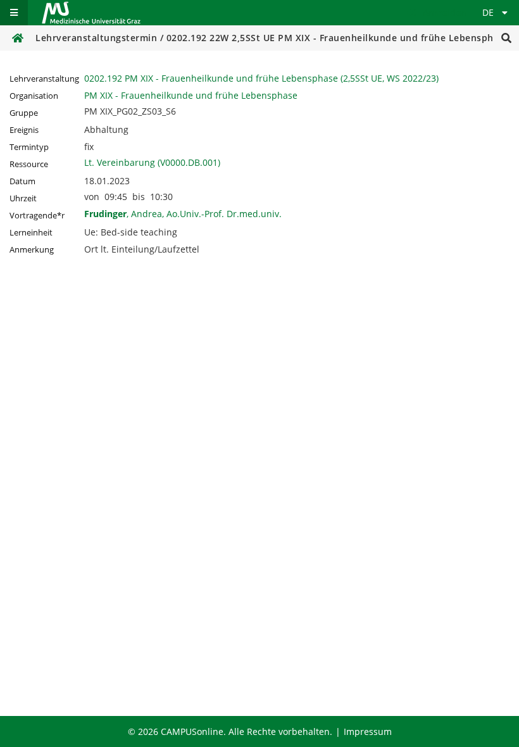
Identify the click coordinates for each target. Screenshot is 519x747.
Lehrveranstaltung (44, 78)
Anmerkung (31, 249)
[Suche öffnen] (506, 38)
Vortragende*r (37, 215)
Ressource (28, 164)
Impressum (368, 731)
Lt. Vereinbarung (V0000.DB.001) (152, 162)
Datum (22, 181)
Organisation (33, 96)
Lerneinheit (31, 232)
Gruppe (23, 113)
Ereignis (24, 130)
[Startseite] (91, 12)
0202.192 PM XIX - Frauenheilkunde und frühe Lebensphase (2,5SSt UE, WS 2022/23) (261, 78)
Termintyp (29, 147)
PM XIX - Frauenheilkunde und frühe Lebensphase (190, 95)
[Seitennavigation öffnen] (14, 12)
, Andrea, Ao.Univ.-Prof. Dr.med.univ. (183, 214)
